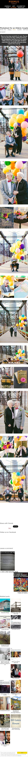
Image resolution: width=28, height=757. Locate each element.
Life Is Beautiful (15, 678)
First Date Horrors (16, 629)
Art (13, 6)
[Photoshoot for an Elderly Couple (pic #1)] (14, 81)
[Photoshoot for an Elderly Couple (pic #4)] (14, 204)
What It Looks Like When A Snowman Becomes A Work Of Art (5, 663)
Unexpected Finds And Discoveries (5, 645)
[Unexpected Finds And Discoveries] (5, 644)
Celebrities (21, 6)
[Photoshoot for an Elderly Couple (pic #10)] (14, 388)
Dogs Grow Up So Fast (16, 694)
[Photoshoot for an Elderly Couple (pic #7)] (14, 297)
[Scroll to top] (23, 750)
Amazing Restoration (5, 710)
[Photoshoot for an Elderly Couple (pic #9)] (14, 364)
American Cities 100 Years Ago (15, 613)
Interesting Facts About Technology (16, 729)
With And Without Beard (5, 745)
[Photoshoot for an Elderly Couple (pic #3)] (14, 158)
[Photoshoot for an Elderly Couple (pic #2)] (14, 105)
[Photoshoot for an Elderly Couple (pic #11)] (14, 433)
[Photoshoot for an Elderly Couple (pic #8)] (14, 342)
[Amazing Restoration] (5, 709)
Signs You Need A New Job (16, 662)
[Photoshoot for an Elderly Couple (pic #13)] (14, 502)
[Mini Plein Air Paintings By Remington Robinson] (16, 709)
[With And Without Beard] (5, 743)
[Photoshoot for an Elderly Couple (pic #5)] (14, 228)
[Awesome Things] (5, 611)
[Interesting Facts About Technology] (16, 727)
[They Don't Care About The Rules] (5, 727)
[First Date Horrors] (16, 628)
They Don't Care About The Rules (5, 729)
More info (19, 755)
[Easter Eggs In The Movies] (5, 692)
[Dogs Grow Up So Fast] (16, 692)
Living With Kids (5, 629)
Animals (8, 6)
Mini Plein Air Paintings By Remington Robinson (16, 711)
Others (13, 7)
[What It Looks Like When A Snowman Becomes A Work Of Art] (5, 660)
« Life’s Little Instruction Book (9, 572)
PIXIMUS (14, 1)
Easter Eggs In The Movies (5, 694)
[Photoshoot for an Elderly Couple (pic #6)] (14, 273)
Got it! (22, 752)
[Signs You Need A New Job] (16, 660)
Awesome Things (5, 612)
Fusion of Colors (22, 593)
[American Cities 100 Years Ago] (16, 611)
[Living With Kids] (5, 628)
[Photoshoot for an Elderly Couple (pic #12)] (14, 457)
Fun (7, 7)
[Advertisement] (14, 18)
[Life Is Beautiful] (16, 677)
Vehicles (21, 7)
